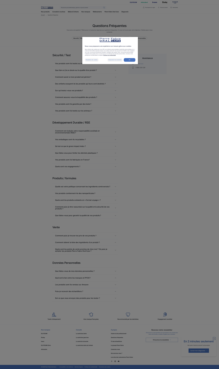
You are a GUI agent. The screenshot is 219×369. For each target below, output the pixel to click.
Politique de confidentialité (109, 55)
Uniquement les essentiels (114, 59)
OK (129, 59)
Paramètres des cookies (92, 59)
